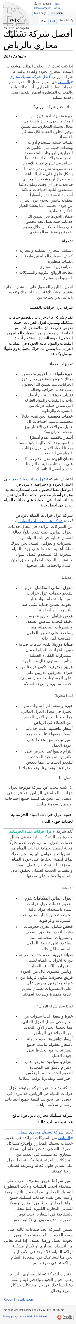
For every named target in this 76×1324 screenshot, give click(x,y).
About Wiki (26, 1316)
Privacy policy (10, 1316)
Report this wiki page (18, 1299)
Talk (56, 3)
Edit (52, 21)
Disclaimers (40, 1316)
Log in (56, 8)
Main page (40, 13)
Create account (42, 8)
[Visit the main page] (16, 16)
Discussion (56, 13)
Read (44, 21)
